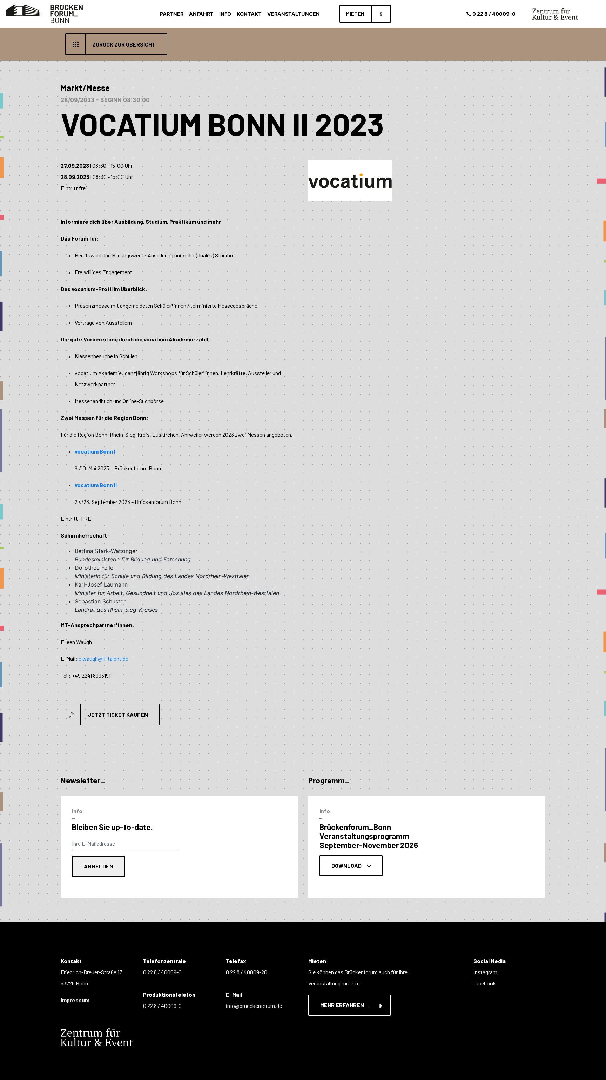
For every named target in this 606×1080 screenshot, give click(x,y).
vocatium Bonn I (95, 451)
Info (225, 14)
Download (347, 865)
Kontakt (249, 14)
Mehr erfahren (342, 1005)
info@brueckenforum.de (254, 1005)
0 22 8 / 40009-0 (494, 14)
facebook (484, 983)
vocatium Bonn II (96, 485)
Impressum (75, 1000)
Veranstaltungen (293, 14)
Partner (171, 14)
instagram (485, 972)
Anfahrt (201, 14)
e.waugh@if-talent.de (103, 658)
